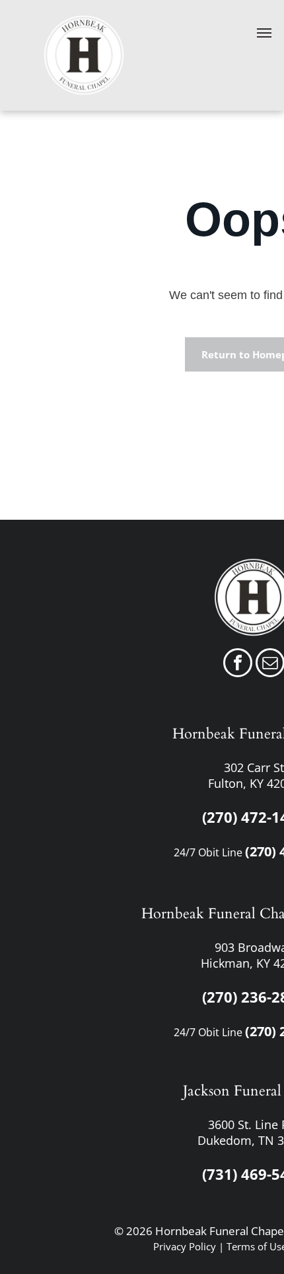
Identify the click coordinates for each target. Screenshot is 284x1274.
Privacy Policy (184, 1246)
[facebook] (237, 664)
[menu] (264, 33)
